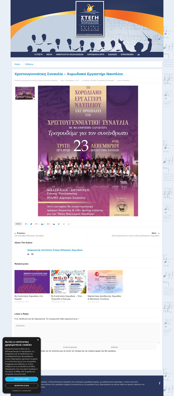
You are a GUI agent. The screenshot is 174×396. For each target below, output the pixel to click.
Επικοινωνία (127, 54)
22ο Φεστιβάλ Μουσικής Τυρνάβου (29, 234)
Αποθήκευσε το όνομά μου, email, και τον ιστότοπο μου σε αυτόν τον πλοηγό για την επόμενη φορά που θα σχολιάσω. (66, 351)
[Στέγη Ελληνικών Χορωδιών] (87, 26)
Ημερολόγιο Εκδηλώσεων (69, 54)
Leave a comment (123, 80)
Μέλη (49, 54)
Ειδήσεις (112, 54)
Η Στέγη (39, 54)
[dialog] (22, 365)
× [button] (38, 340)
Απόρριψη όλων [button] (21, 386)
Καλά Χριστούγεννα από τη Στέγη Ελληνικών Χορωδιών (135, 234)
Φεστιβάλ (93, 80)
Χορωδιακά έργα (95, 54)
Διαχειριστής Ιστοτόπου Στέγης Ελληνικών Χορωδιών (54, 250)
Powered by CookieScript (21, 391)
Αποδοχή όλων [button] (22, 379)
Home (17, 64)
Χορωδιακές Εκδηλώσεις (105, 80)
